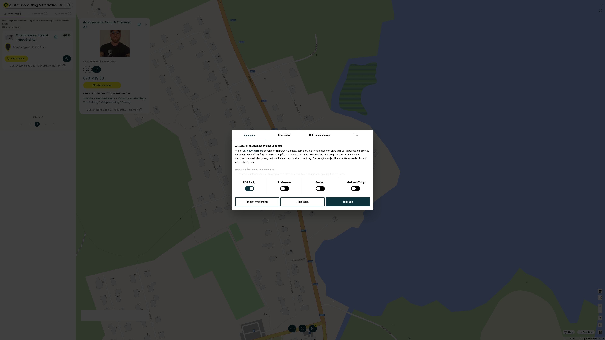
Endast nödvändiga (257, 201)
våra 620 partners (253, 150)
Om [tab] (356, 135)
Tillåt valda (302, 201)
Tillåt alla (348, 201)
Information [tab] (284, 135)
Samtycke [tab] (249, 135)
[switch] (284, 188)
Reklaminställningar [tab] (320, 135)
